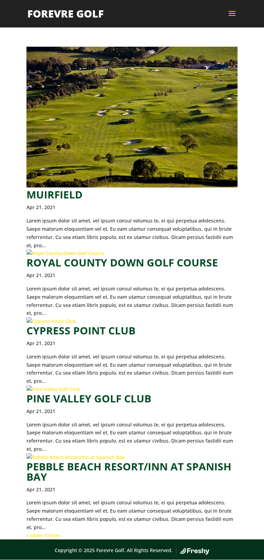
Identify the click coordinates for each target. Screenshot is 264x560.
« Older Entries (43, 535)
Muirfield (54, 194)
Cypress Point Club (80, 330)
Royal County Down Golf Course (122, 262)
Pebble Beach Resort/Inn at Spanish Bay (128, 471)
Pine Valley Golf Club (88, 398)
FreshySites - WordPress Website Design (194, 551)
